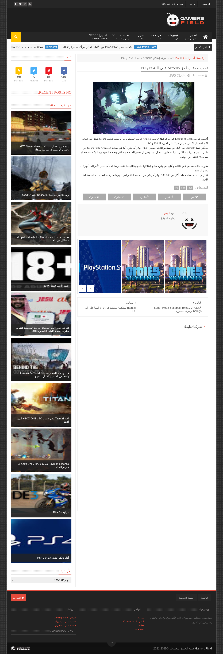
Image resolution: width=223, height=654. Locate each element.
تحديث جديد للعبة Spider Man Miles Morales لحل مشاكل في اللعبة (41, 239)
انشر (168, 197)
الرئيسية (206, 4)
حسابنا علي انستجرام (65, 625)
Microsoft (65, 47)
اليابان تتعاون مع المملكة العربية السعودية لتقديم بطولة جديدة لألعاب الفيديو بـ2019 (42, 329)
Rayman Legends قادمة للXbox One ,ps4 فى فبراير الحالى (43, 465)
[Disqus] (142, 373)
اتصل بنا (17, 597)
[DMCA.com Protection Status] (20, 649)
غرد (192, 197)
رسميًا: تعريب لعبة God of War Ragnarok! (45, 194)
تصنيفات (122, 35)
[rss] (25, 4)
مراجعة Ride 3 (61, 512)
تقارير (141, 35)
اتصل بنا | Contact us (172, 4)
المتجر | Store (98, 35)
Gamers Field (203, 648)
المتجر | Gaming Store (65, 617)
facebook (139, 629)
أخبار (192, 58)
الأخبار (191, 35)
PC (177, 58)
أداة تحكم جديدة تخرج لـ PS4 (53, 557)
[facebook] (15, 4)
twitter (141, 625)
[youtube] (29, 4)
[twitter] (20, 4)
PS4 (184, 58)
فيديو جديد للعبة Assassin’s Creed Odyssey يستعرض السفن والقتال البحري (44, 375)
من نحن (192, 4)
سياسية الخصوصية (186, 598)
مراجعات (156, 35)
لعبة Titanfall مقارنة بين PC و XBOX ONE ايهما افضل (43, 420)
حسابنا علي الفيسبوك (65, 621)
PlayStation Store (160, 47)
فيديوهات (173, 35)
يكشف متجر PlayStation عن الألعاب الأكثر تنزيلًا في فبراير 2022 (111, 47)
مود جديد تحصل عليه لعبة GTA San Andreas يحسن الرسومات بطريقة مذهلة (44, 148)
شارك (142, 197)
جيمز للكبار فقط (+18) (56, 285)
